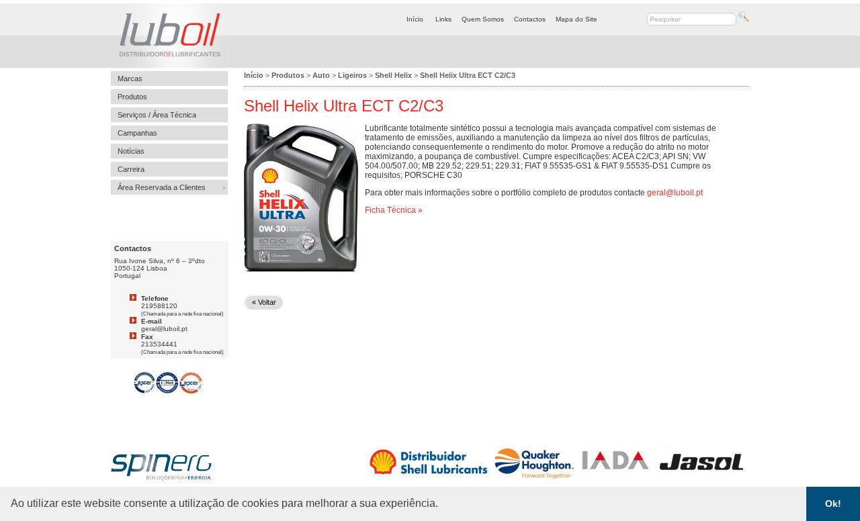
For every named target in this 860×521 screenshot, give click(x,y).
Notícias (131, 151)
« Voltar (264, 302)
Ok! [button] (833, 503)
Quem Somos (483, 19)
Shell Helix (393, 75)
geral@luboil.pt (675, 192)
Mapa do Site (576, 19)
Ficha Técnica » (394, 210)
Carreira (131, 169)
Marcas (130, 79)
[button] (443, 505)
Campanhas (137, 133)
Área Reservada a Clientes (162, 187)
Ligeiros (352, 75)
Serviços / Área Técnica (157, 115)
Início (414, 19)
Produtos (132, 97)
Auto (321, 75)
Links (443, 19)
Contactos (530, 19)
